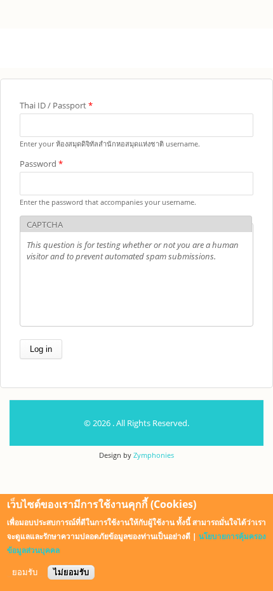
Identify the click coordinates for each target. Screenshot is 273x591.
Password (41, 163)
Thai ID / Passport (56, 105)
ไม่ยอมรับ (71, 572)
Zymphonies (153, 455)
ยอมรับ (24, 572)
